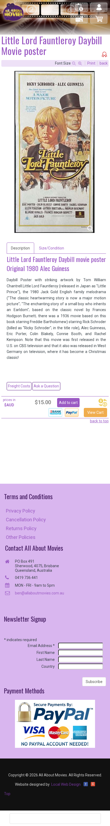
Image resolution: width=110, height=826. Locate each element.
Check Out (79, 16)
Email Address (41, 646)
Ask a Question (46, 386)
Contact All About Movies (34, 548)
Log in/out (99, 5)
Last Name (46, 659)
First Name (46, 652)
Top (7, 794)
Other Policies (21, 537)
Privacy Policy (20, 511)
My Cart (99, 16)
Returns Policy (21, 528)
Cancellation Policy (26, 519)
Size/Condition (51, 248)
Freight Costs (19, 386)
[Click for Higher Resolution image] (54, 152)
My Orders (79, 5)
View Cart (95, 412)
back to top (99, 421)
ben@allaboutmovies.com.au (39, 593)
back (104, 63)
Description (20, 248)
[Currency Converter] (103, 402)
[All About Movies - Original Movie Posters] (13, 12)
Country (48, 666)
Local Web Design (66, 784)
